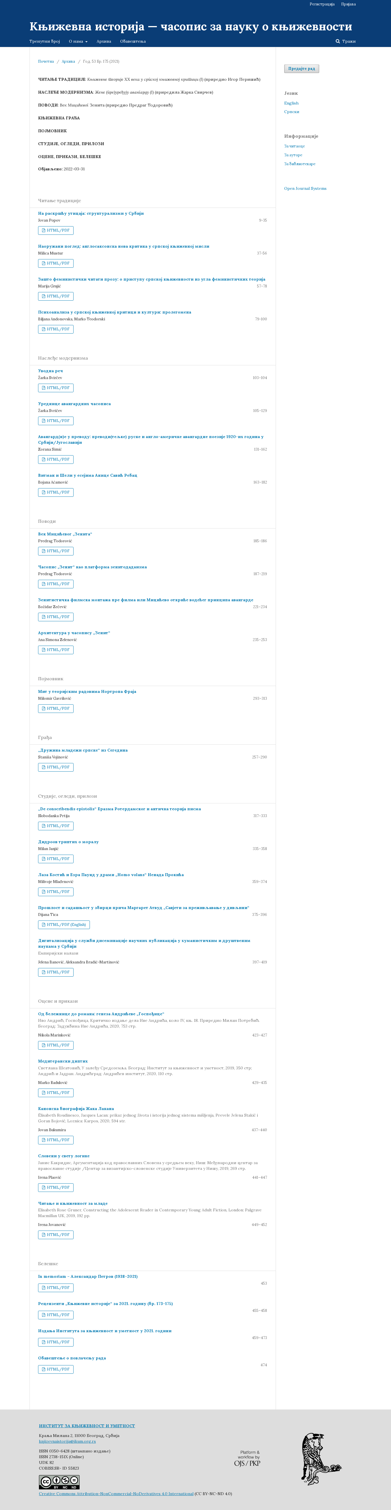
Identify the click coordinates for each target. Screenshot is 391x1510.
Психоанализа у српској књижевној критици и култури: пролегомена (114, 312)
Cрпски (291, 111)
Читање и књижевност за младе (150, 1210)
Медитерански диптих (145, 1067)
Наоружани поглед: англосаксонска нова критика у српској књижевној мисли (123, 246)
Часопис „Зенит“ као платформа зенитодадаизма (92, 566)
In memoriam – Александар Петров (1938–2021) (88, 1276)
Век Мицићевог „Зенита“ (65, 534)
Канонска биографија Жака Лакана (148, 1115)
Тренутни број (44, 41)
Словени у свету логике (148, 1162)
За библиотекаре (299, 163)
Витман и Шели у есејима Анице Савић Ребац (87, 475)
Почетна (46, 61)
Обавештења (133, 41)
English (291, 103)
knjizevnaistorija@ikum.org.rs (67, 1441)
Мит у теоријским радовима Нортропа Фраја (87, 691)
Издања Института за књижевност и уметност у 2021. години (104, 1330)
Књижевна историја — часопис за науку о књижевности (190, 26)
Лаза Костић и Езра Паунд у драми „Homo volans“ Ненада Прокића (111, 874)
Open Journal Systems (305, 188)
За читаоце (294, 146)
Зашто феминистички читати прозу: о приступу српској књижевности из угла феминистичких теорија (151, 279)
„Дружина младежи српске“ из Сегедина (83, 750)
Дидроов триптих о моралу (68, 841)
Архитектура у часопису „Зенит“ (74, 632)
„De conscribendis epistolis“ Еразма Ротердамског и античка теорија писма (119, 808)
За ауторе (293, 155)
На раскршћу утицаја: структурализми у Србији (91, 213)
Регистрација (322, 4)
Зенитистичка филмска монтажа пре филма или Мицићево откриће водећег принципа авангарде (145, 599)
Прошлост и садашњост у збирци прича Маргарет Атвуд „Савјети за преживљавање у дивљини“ (143, 907)
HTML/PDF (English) (66, 924)
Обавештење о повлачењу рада (72, 1358)
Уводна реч (50, 370)
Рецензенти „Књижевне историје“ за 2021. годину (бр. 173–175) (105, 1303)
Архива (104, 41)
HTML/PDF (58, 230)
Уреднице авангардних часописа (74, 403)
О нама (76, 41)
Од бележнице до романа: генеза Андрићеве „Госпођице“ (149, 1020)
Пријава (348, 4)
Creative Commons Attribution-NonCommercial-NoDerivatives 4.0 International (116, 1493)
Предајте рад (301, 68)
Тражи (348, 41)
